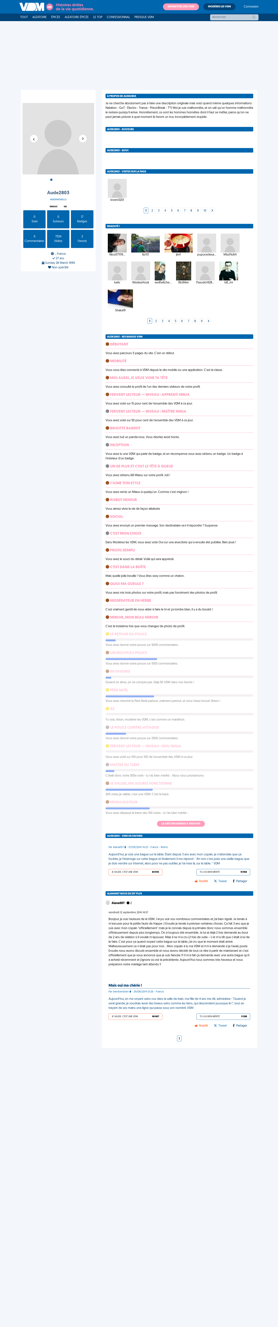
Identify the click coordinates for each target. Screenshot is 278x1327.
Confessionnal (118, 17)
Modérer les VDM (219, 6)
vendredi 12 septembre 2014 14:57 (128, 912)
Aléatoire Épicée (77, 17)
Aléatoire (39, 17)
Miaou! (53, 207)
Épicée (55, 17)
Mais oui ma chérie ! (125, 986)
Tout (24, 17)
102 (65, 207)
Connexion (251, 6)
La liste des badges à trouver (181, 823)
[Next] (212, 211)
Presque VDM (144, 17)
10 (205, 210)
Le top (97, 17)
